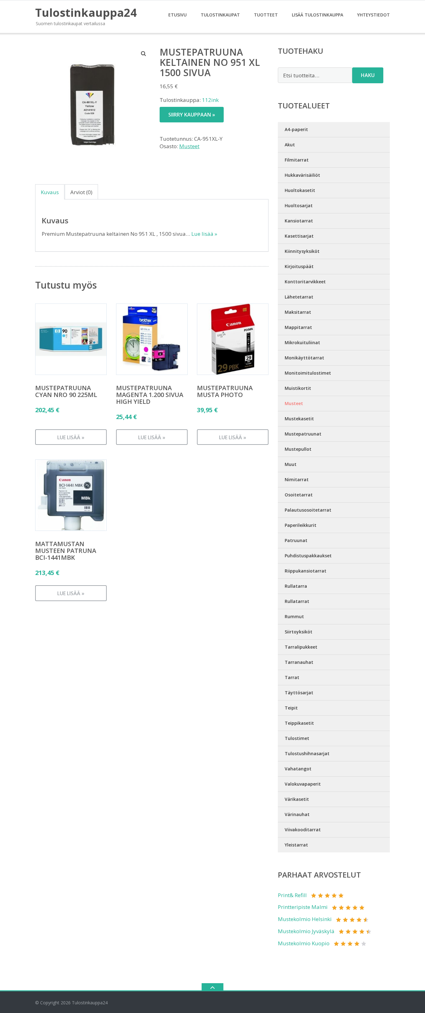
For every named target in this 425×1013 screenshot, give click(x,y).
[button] (143, 53)
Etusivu (177, 15)
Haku (368, 75)
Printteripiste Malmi (303, 906)
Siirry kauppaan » (191, 114)
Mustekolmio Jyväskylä (306, 931)
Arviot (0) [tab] (81, 192)
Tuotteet (266, 15)
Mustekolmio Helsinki (305, 919)
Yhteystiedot (373, 15)
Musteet (189, 146)
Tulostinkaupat (220, 15)
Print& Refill (292, 895)
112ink (210, 99)
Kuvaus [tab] (50, 192)
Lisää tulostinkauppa (317, 15)
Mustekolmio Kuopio (303, 943)
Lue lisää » (204, 233)
